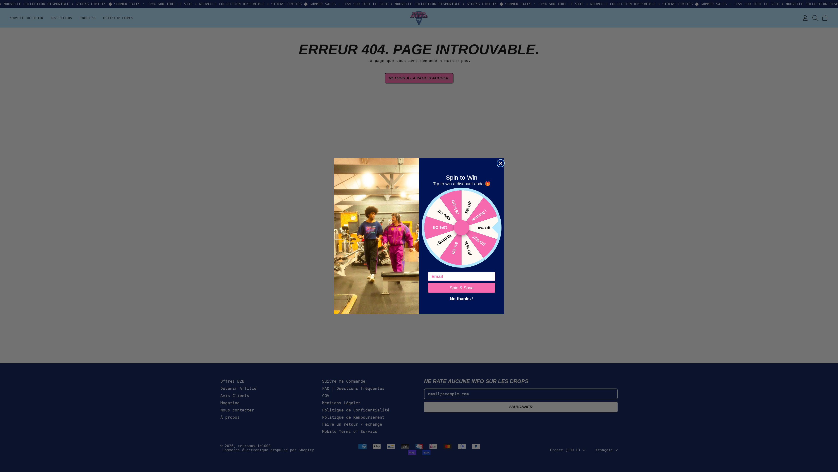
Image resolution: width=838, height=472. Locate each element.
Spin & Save (462, 287)
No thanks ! (462, 298)
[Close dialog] (500, 163)
